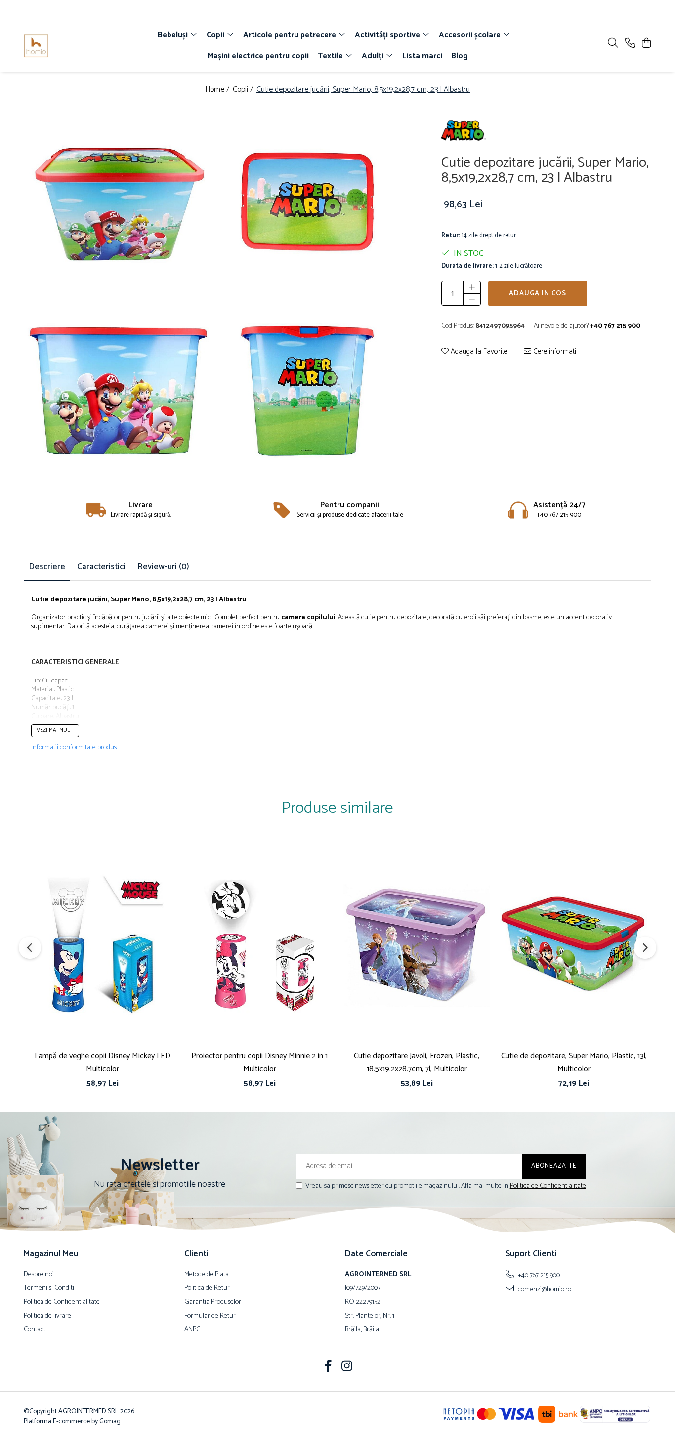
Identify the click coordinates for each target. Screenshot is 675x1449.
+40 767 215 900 (538, 1275)
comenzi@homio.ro (543, 1289)
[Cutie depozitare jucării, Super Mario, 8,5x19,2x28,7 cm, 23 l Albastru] (118, 202)
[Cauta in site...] (613, 44)
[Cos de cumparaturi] (646, 44)
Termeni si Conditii (50, 1288)
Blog (459, 56)
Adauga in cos (537, 293)
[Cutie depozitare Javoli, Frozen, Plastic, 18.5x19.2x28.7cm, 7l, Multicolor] (416, 945)
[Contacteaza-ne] (630, 44)
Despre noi (39, 1274)
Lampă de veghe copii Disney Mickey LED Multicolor (102, 1062)
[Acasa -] (80, 46)
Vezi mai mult (55, 730)
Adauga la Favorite (478, 352)
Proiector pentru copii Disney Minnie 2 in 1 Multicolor (259, 1062)
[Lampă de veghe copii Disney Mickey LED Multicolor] (102, 945)
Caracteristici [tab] (101, 567)
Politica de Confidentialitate (548, 1186)
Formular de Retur (210, 1316)
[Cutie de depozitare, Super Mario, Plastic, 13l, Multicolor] (573, 945)
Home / (218, 90)
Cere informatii (554, 352)
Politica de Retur (207, 1288)
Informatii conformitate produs (74, 747)
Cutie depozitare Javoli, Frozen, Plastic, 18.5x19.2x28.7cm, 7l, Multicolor (416, 1062)
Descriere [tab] (47, 567)
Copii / (244, 90)
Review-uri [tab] (163, 567)
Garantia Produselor (212, 1302)
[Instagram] (347, 1367)
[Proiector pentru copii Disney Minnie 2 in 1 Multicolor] (259, 945)
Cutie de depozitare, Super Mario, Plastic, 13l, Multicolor (574, 1062)
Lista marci (422, 56)
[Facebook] (328, 1367)
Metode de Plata (206, 1274)
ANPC (192, 1330)
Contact (34, 1330)
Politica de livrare (47, 1316)
